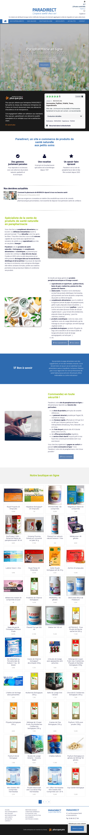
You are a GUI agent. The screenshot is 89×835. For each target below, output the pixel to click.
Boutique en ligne (46, 21)
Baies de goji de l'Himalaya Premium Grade (13, 629)
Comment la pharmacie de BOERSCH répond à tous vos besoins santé (42, 192)
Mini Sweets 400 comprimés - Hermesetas (13, 790)
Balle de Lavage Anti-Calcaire (54, 694)
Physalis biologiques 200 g (13, 723)
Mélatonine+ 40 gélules (75, 537)
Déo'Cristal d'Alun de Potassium (75, 599)
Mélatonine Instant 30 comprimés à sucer (13, 599)
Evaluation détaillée (54, 116)
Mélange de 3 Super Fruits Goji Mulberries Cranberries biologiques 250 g (34, 725)
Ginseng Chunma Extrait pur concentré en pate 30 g (34, 538)
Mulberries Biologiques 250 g (34, 694)
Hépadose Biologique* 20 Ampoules (34, 508)
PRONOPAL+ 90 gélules (55, 599)
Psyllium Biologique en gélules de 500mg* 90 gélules (75, 758)
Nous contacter (66, 456)
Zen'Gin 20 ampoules (76, 568)
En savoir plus (10, 125)
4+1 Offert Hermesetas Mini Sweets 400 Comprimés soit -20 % (54, 790)
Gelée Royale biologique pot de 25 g (55, 569)
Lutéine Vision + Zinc (13, 568)
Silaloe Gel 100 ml (55, 627)
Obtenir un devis (77, 828)
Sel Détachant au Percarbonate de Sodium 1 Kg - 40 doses (13, 662)
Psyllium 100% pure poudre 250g (75, 723)
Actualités (72, 21)
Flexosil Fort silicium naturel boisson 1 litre (55, 537)
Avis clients (60, 21)
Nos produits (44, 65)
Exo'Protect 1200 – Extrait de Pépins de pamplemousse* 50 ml (13, 538)
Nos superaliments (60, 343)
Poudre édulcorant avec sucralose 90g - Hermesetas (34, 790)
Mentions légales (31, 810)
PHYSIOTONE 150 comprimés (55, 508)
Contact (82, 21)
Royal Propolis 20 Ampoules (13, 508)
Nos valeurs (74, 343)
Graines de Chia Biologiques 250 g (54, 723)
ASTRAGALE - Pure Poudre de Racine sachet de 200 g (76, 629)
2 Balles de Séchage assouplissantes (13, 694)
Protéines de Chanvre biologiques (34, 599)
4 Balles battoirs (55, 756)
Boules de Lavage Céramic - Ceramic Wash (34, 758)
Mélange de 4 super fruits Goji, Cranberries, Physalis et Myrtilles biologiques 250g (75, 662)
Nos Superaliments (17, 21)
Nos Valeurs (31, 21)
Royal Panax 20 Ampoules (34, 569)
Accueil (5, 21)
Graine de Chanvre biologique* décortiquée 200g (34, 661)
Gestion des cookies (31, 819)
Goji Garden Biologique (75, 788)
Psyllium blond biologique (13, 757)
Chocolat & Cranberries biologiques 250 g (75, 694)
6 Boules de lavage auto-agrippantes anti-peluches (55, 661)
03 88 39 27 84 (73, 818)
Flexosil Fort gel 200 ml (34, 628)
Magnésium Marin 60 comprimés (76, 508)
